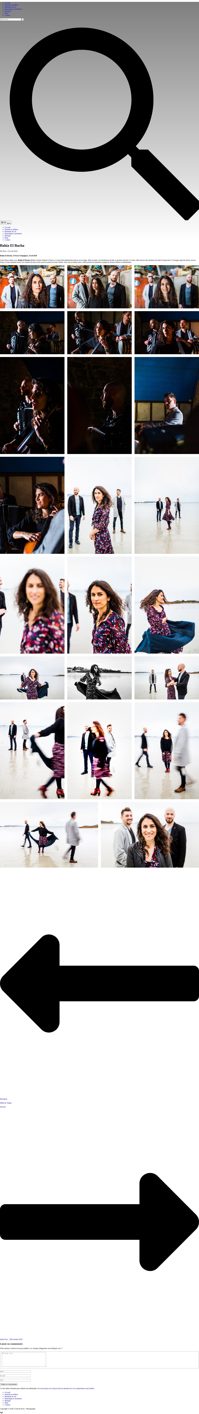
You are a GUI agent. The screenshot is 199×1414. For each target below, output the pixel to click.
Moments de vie (10, 7)
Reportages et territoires (13, 9)
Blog (6, 13)
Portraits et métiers (11, 5)
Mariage (8, 11)
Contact (7, 15)
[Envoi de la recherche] (23, 19)
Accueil (7, 3)
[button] (99, 220)
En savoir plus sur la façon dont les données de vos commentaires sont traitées (66, 1388)
